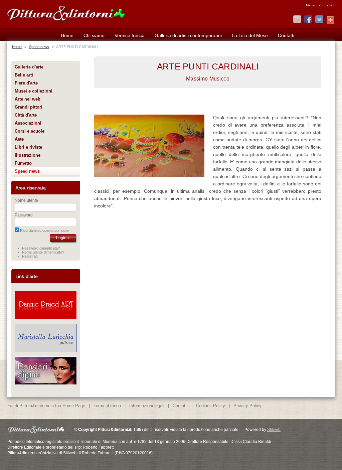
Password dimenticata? (41, 248)
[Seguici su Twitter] (319, 19)
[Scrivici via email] (297, 19)
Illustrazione (27, 155)
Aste (19, 139)
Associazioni (28, 123)
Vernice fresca (130, 35)
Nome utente (26, 200)
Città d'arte (26, 115)
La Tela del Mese (250, 35)
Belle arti (24, 74)
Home (67, 35)
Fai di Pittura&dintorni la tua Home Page (46, 405)
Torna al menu (107, 405)
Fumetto (23, 163)
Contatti (286, 35)
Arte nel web (27, 99)
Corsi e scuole (29, 131)
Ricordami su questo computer (45, 230)
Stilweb (274, 429)
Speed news (39, 47)
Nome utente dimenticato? (43, 252)
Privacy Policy (247, 405)
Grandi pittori (28, 107)
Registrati (29, 256)
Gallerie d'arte (29, 66)
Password (24, 215)
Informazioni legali (146, 405)
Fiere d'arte (26, 83)
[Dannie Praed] (46, 318)
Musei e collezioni (33, 91)
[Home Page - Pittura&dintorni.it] (66, 12)
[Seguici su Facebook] (308, 19)
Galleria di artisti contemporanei (188, 35)
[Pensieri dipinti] (46, 383)
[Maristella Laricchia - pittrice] (46, 350)
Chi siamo (94, 35)
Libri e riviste (28, 147)
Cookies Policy (210, 405)
